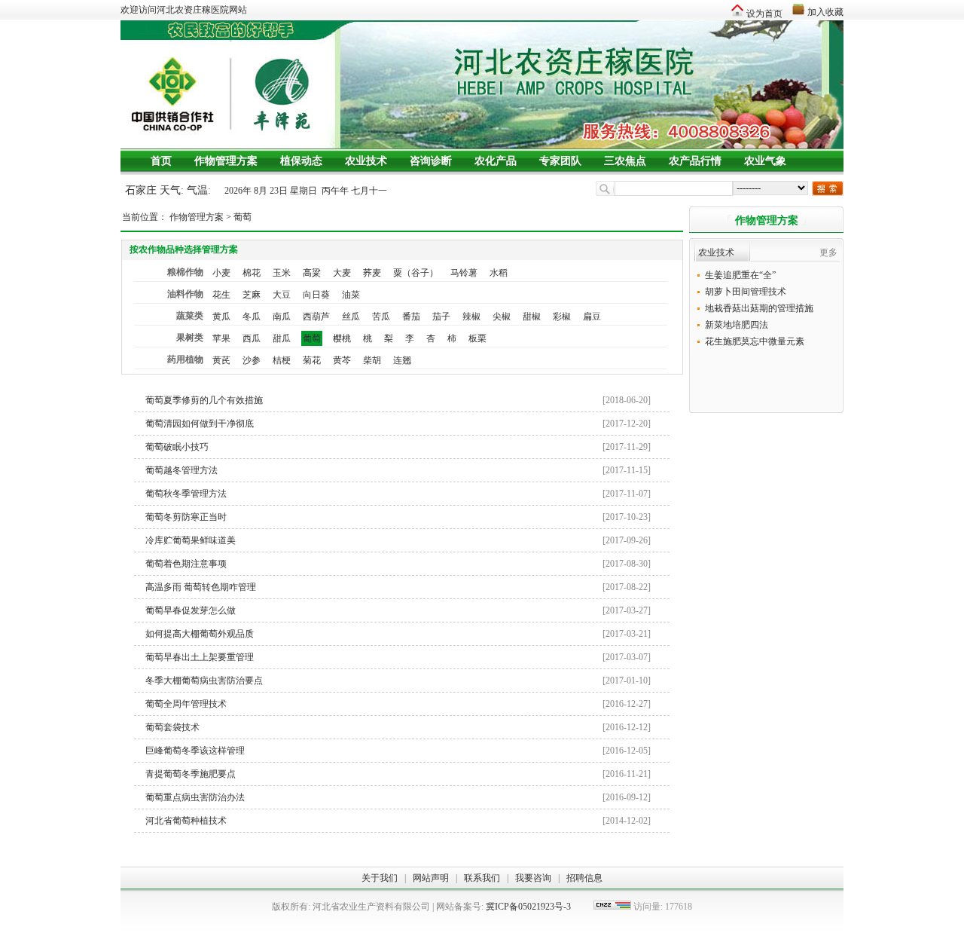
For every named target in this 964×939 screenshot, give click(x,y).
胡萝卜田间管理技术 (745, 291)
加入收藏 (825, 12)
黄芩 (342, 360)
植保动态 (301, 160)
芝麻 (252, 294)
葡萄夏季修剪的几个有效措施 (398, 400)
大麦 (342, 273)
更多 (828, 252)
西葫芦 (316, 316)
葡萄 (242, 217)
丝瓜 (351, 316)
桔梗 (282, 360)
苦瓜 (381, 316)
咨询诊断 (431, 160)
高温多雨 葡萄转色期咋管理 (398, 587)
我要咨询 (533, 878)
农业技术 (366, 160)
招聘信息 (584, 878)
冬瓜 (252, 316)
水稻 (499, 273)
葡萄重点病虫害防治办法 (398, 797)
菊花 (312, 360)
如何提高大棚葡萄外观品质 (398, 634)
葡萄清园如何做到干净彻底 (398, 423)
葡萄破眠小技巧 (398, 447)
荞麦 (372, 273)
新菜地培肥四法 (736, 325)
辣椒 (471, 316)
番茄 (411, 316)
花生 (221, 294)
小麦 (221, 273)
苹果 (221, 338)
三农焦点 (625, 160)
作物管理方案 (226, 160)
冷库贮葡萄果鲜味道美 (398, 540)
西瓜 (252, 338)
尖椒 (502, 316)
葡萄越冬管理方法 (398, 470)
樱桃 (342, 338)
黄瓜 (221, 316)
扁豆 (592, 316)
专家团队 (560, 160)
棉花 (252, 273)
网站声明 (431, 878)
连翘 (402, 360)
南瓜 (282, 316)
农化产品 (495, 160)
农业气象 (765, 160)
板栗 (477, 338)
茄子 (441, 316)
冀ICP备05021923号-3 (528, 906)
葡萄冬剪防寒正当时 (398, 517)
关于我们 (380, 878)
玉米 (282, 273)
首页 (161, 160)
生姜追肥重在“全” (740, 275)
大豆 (282, 294)
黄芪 (221, 360)
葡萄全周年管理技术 (398, 704)
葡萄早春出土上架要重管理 (398, 657)
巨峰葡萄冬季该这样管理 (398, 750)
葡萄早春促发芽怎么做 (398, 610)
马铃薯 (463, 273)
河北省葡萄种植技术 (398, 820)
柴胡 (372, 360)
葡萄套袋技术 (398, 727)
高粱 (312, 273)
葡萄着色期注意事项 (398, 563)
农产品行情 (695, 160)
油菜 (351, 294)
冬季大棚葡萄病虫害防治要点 (398, 680)
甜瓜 (282, 338)
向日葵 (316, 294)
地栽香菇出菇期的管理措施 (759, 308)
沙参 (252, 360)
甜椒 (532, 316)
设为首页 (764, 13)
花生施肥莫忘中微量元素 (754, 341)
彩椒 (562, 316)
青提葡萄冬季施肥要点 (398, 774)
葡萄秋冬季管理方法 (398, 493)
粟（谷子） (415, 273)
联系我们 (482, 878)
